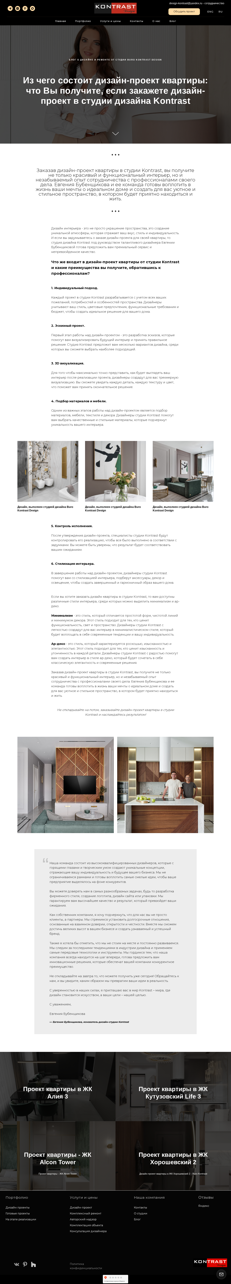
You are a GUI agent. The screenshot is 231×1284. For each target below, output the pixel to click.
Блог (172, 21)
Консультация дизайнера (88, 1231)
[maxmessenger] (32, 8)
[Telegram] (10, 8)
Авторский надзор (83, 1219)
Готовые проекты (18, 1213)
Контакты (136, 21)
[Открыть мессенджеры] (221, 1274)
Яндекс (203, 1205)
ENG (210, 11)
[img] (16, 1264)
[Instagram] (17, 8)
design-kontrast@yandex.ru (185, 3)
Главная (60, 21)
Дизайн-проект (81, 1207)
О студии (140, 1213)
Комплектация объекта (86, 1225)
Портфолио (83, 21)
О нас (156, 21)
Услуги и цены (110, 21)
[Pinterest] (25, 8)
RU (220, 11)
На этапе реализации (21, 1219)
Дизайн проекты (18, 1207)
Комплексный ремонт (85, 1213)
